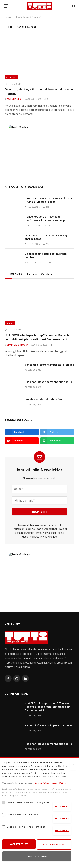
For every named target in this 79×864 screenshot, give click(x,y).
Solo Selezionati (54, 844)
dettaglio (62, 806)
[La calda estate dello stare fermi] (13, 403)
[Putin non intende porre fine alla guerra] (13, 386)
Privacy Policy (48, 536)
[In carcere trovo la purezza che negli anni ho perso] (13, 239)
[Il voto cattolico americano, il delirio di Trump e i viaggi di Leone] (13, 202)
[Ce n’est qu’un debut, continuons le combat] (13, 258)
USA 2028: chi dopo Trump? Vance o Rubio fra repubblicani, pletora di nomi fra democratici (48, 707)
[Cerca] (73, 6)
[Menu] (6, 6)
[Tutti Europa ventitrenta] (39, 6)
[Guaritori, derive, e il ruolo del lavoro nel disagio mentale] (39, 58)
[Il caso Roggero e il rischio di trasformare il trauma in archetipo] (13, 220)
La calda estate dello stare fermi (44, 399)
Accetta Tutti (18, 844)
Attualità (11, 77)
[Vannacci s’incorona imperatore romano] (13, 368)
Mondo (9, 323)
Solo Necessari (37, 856)
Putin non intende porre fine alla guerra (48, 382)
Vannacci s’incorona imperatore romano (49, 364)
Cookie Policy (42, 783)
